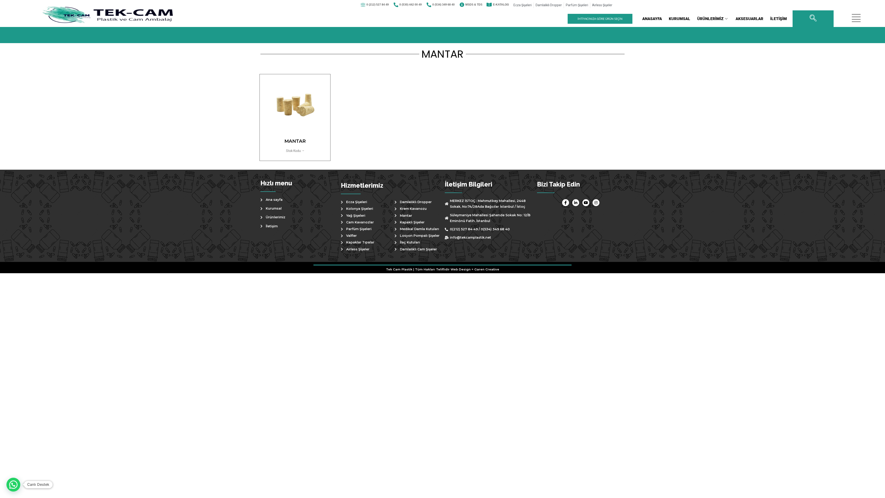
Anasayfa (652, 18)
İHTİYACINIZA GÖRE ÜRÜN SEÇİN (600, 19)
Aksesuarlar (749, 18)
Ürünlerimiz (710, 18)
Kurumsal (679, 18)
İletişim (778, 18)
